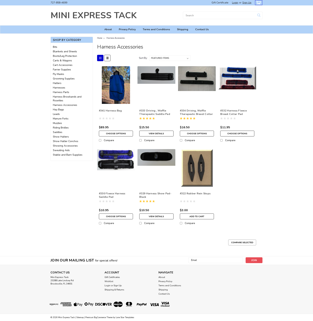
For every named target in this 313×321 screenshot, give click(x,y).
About (108, 29)
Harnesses (59, 87)
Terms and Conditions (156, 29)
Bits (55, 47)
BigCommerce (100, 317)
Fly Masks (58, 74)
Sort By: (143, 58)
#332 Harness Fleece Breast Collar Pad (233, 112)
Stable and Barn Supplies (67, 155)
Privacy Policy (127, 29)
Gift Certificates (112, 277)
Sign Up (246, 2)
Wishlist (109, 281)
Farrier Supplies (62, 69)
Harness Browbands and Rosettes (67, 98)
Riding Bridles (61, 127)
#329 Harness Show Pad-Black (155, 195)
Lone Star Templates (125, 317)
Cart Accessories (62, 65)
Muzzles (57, 123)
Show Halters (61, 136)
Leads (56, 114)
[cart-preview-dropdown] (257, 2)
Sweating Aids (61, 150)
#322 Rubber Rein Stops (195, 193)
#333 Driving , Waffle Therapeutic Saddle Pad (154, 112)
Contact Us (202, 29)
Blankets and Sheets (65, 51)
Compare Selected (242, 242)
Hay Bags (58, 109)
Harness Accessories (65, 105)
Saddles (57, 132)
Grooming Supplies (64, 78)
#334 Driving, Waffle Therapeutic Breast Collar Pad (196, 114)
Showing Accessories (65, 145)
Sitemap (80, 317)
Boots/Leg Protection (65, 56)
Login (235, 2)
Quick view (116, 101)
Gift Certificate (220, 2)
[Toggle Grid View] (100, 58)
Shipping (182, 29)
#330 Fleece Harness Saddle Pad (112, 195)
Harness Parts (61, 92)
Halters (57, 83)
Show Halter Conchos (65, 141)
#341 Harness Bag (110, 110)
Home (99, 38)
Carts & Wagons (62, 60)
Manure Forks (60, 118)
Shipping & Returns (114, 289)
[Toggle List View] (107, 58)
